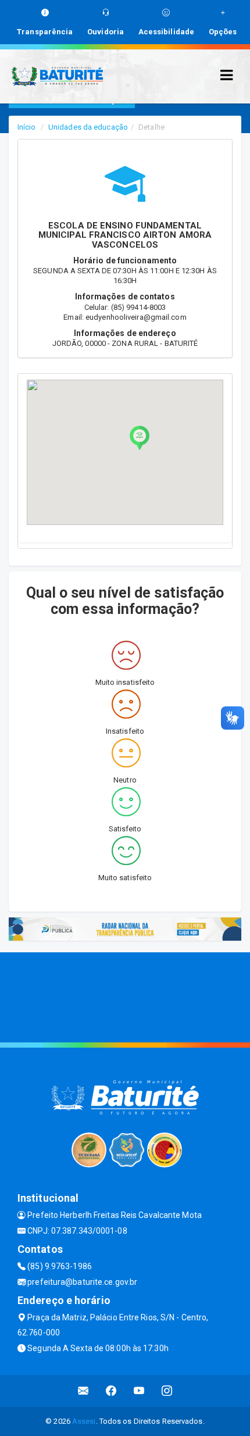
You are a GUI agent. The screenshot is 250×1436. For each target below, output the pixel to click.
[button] (139, 438)
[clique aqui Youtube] (139, 1391)
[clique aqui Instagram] (167, 1391)
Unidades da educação (88, 127)
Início (26, 127)
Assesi (84, 1421)
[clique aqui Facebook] (111, 1391)
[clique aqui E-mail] (83, 1391)
